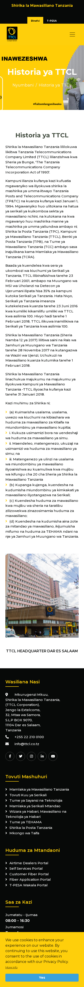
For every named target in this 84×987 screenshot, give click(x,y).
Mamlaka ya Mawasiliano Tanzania (39, 789)
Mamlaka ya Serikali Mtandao (34, 806)
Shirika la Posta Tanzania (30, 828)
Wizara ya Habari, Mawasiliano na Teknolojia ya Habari (35, 814)
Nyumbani (23, 85)
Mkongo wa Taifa (24, 833)
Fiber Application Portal (30, 879)
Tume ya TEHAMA (25, 822)
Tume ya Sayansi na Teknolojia (35, 800)
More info (11, 967)
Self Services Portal (26, 868)
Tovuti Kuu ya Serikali (28, 795)
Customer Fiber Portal (29, 874)
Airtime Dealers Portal (28, 863)
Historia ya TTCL (55, 85)
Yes (42, 978)
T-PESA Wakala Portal (28, 885)
